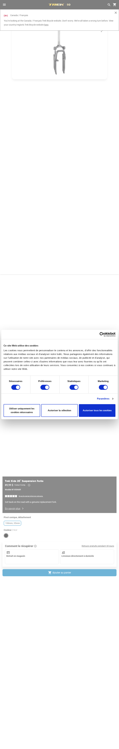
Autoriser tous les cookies (97, 410)
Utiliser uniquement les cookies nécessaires (21, 410)
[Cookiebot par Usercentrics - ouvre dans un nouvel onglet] (101, 334)
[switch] (44, 387)
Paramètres (103, 398)
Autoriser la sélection (59, 410)
